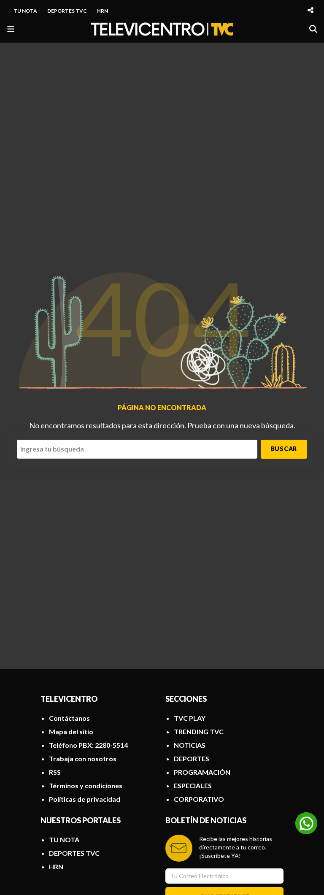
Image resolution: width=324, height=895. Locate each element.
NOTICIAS (189, 745)
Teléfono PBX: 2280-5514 (88, 745)
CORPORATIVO (199, 799)
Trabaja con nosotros (82, 758)
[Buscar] (313, 29)
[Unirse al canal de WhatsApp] (306, 823)
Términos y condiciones (85, 785)
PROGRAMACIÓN (202, 772)
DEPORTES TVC (67, 11)
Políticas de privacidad (84, 799)
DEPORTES (191, 758)
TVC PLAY (189, 718)
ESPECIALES (193, 785)
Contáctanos (69, 718)
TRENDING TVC (199, 731)
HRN (102, 11)
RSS (55, 772)
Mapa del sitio (71, 731)
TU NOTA (25, 11)
